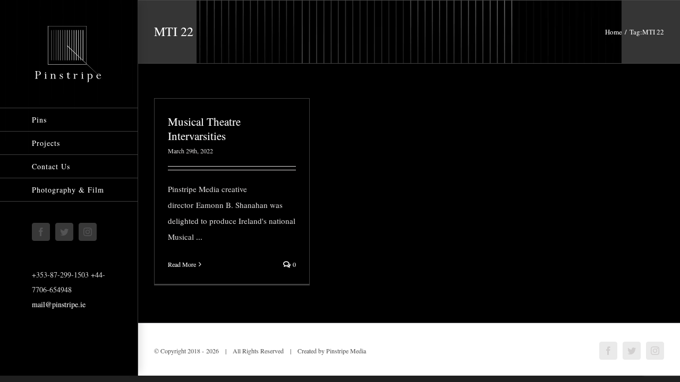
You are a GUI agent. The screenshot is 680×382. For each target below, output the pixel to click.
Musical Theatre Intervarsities (204, 128)
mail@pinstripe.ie (59, 304)
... (199, 236)
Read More (182, 264)
